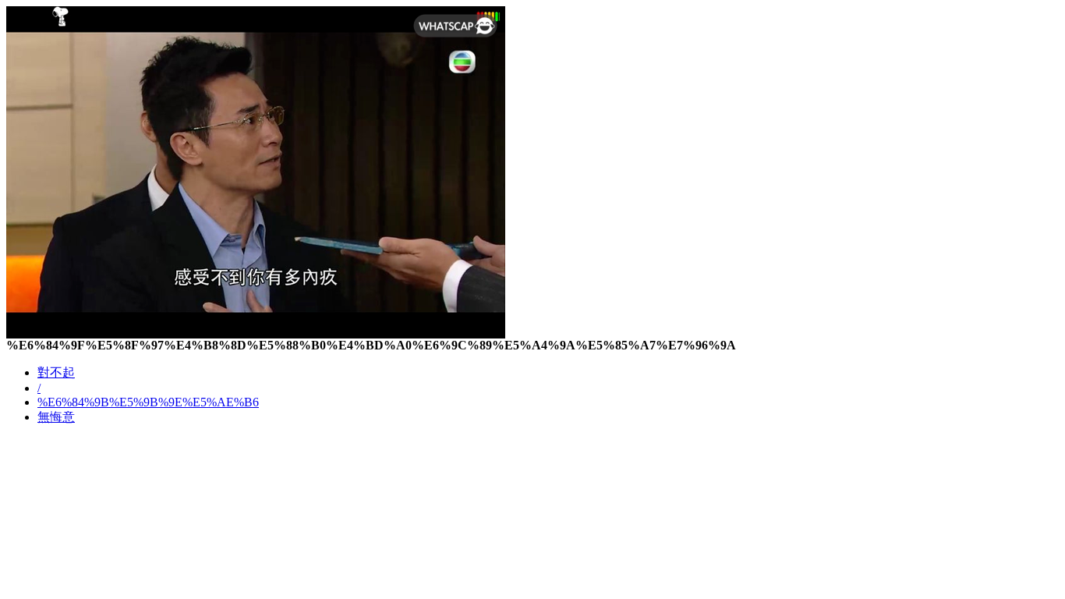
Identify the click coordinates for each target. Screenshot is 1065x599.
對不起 (56, 372)
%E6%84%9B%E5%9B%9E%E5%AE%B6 (148, 402)
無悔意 (56, 417)
